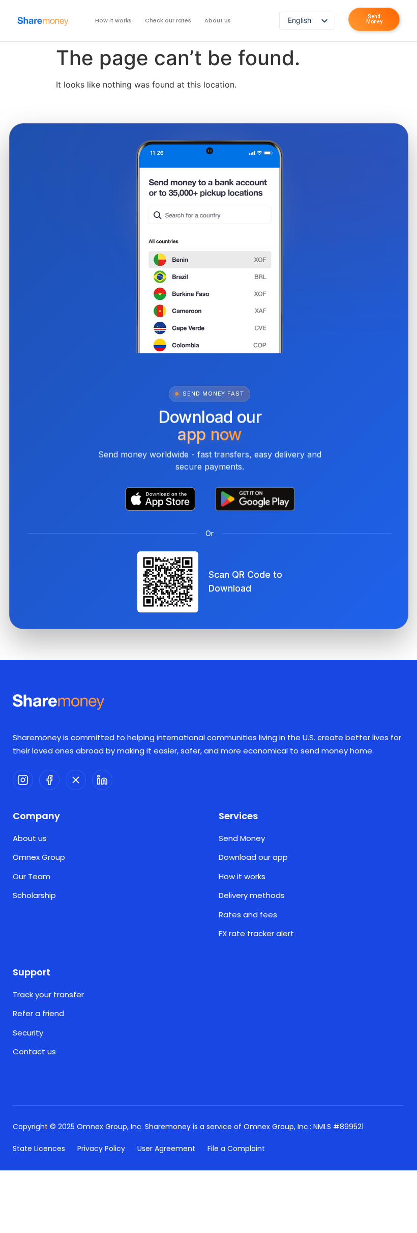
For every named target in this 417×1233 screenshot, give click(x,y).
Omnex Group (39, 857)
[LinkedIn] (102, 780)
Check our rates (168, 20)
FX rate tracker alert (256, 933)
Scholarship (34, 895)
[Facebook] (49, 780)
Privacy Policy (101, 1148)
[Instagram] (23, 780)
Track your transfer (48, 994)
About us (217, 20)
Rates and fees (248, 914)
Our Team (31, 876)
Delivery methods (252, 895)
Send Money (242, 838)
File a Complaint (236, 1148)
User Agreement (166, 1148)
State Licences (39, 1148)
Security (28, 1032)
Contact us (34, 1051)
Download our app (253, 857)
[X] (76, 780)
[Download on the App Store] (159, 499)
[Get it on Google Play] (255, 499)
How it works (113, 20)
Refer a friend (38, 1013)
